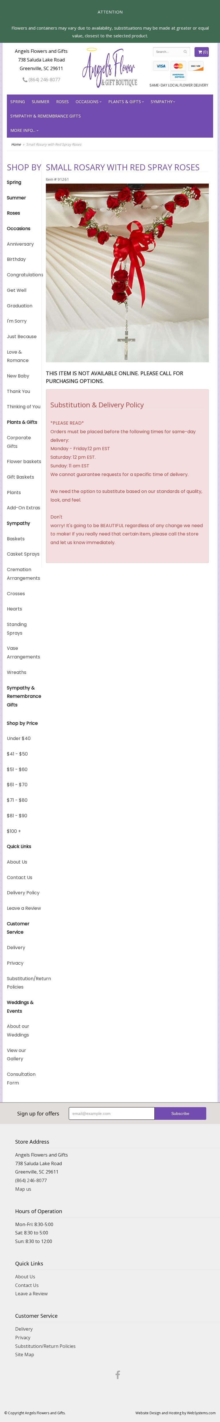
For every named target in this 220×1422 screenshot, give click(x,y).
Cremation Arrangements (23, 573)
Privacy (15, 963)
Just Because (22, 336)
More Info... (23, 130)
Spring (17, 101)
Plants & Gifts (124, 101)
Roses (62, 101)
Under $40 (19, 738)
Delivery (16, 947)
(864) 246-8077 (44, 79)
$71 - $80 (17, 800)
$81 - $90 (17, 815)
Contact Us (19, 877)
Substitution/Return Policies (24, 983)
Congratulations (24, 274)
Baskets (16, 538)
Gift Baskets (20, 477)
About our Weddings (18, 1030)
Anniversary (20, 244)
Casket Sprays (23, 554)
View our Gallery (16, 1054)
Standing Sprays (17, 628)
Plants (14, 492)
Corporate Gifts (19, 442)
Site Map (24, 1354)
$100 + (14, 831)
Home (16, 144)
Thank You (18, 391)
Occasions (87, 101)
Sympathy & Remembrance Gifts (45, 116)
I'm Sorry (17, 321)
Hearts (14, 609)
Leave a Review (24, 908)
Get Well (16, 290)
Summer (40, 101)
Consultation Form (21, 1078)
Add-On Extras (23, 507)
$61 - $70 (17, 784)
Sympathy (161, 101)
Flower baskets (24, 461)
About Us (17, 862)
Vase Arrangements (23, 652)
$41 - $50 (17, 754)
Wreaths (16, 672)
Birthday (16, 259)
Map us (23, 1189)
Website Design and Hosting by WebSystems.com (175, 1413)
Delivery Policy (23, 892)
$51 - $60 (17, 769)
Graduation (19, 305)
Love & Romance (18, 356)
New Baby (18, 376)
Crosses (16, 593)
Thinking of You (23, 406)
